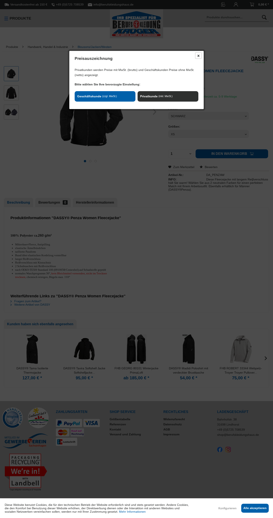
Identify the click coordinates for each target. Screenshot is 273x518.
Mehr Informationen (132, 511)
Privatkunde (156, 96)
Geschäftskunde (97, 96)
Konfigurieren (227, 508)
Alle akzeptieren (255, 508)
